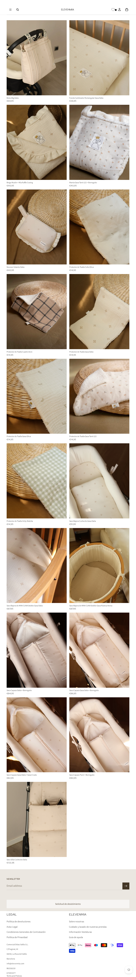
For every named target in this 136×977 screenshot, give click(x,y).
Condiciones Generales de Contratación (26, 932)
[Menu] (10, 9)
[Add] (62, 90)
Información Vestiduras (80, 932)
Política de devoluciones (19, 921)
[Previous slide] (12, 57)
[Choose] (62, 852)
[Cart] (126, 9)
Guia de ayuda (76, 937)
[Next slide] (62, 57)
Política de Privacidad (17, 937)
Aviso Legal (12, 926)
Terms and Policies (14, 976)
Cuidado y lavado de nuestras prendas (88, 926)
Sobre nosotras (76, 921)
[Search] (17, 9)
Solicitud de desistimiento (68, 903)
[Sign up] (125, 885)
